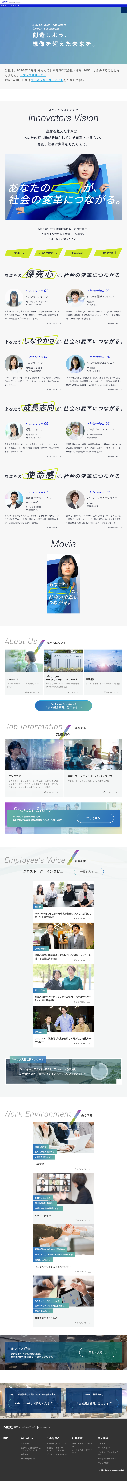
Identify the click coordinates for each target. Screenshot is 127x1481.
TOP (5, 1437)
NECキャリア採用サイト (47, 80)
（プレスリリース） (33, 75)
